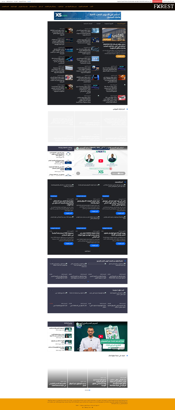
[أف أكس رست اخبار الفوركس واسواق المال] (163, 6)
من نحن (3, 1)
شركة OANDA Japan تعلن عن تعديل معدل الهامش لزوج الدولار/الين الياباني (88, 235)
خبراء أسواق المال (33, 6)
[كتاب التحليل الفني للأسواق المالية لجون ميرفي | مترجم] (116, 297)
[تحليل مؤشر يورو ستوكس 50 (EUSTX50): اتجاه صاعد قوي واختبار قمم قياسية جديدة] (95, 39)
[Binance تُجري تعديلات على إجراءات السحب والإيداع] (88, 119)
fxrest (77, 405)
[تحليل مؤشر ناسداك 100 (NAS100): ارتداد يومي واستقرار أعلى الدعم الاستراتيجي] (69, 58)
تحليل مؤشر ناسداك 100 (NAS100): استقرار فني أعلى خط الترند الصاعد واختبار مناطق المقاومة (114, 46)
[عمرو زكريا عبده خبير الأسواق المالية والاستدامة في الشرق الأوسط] (97, 373)
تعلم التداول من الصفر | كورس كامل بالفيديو (110, 261)
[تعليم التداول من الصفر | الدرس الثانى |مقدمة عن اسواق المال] (78, 268)
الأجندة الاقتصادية (5, 6)
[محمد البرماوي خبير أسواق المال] (77, 373)
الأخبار (92, 6)
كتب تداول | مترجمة (118, 290)
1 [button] (89, 390)
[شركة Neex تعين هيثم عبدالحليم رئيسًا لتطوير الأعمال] (61, 134)
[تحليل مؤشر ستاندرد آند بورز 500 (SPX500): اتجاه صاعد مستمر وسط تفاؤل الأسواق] (121, 68)
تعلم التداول (61, 6)
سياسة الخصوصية (22, 1)
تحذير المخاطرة (9, 1)
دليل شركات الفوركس (23, 6)
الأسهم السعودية (109, 23)
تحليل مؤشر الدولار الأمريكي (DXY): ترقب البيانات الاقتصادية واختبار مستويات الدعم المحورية (133, 1)
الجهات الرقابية (14, 6)
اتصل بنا (15, 1)
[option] (87, 126)
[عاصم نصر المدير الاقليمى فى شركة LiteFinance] (57, 373)
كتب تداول (41, 6)
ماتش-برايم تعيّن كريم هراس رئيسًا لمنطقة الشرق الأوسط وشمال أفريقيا (89, 138)
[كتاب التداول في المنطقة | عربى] (78, 297)
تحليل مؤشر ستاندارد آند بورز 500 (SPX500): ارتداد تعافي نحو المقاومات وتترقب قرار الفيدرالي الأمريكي (83, 89)
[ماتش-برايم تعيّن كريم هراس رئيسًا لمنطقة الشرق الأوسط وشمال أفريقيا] (88, 134)
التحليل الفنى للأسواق (83, 6)
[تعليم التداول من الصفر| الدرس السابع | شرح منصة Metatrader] (116, 268)
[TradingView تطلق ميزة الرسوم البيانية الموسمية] (114, 134)
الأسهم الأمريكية (121, 23)
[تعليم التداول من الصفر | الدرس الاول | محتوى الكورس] (97, 268)
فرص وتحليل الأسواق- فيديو (71, 6)
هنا (112, 403)
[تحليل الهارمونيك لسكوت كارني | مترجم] (97, 297)
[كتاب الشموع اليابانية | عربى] (58, 297)
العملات (98, 23)
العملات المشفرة (88, 23)
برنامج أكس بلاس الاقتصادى (50, 6)
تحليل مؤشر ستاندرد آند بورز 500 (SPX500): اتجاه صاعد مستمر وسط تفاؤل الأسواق (110, 69)
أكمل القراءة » (120, 56)
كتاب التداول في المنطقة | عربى (78, 305)
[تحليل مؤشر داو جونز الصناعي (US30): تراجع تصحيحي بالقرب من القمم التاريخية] (69, 49)
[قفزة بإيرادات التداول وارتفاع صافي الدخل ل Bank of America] (114, 119)
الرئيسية (29, 1)
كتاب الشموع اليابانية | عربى (60, 305)
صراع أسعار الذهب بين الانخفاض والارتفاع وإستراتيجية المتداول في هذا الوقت (62, 203)
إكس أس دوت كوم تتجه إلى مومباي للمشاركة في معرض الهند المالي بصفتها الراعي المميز (114, 203)
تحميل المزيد (87, 251)
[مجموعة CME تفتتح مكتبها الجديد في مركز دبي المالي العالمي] (61, 119)
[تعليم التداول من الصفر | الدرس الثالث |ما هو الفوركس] (58, 268)
